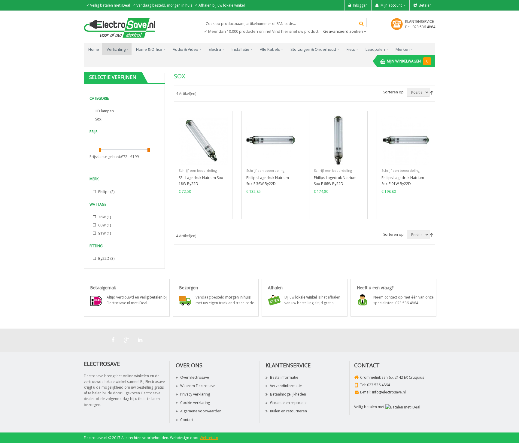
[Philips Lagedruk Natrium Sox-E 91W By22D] (405, 139)
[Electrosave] (120, 27)
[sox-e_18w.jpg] (203, 139)
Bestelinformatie (284, 377)
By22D (105, 258)
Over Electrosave (194, 377)
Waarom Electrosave (197, 385)
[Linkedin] (140, 339)
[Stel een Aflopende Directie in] (431, 92)
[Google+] (127, 339)
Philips (105, 191)
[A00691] (338, 139)
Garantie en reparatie (288, 402)
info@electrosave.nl (389, 392)
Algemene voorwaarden (200, 411)
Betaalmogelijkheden (288, 394)
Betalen (425, 5)
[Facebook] (113, 339)
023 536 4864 (423, 26)
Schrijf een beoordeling (198, 170)
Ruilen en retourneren (288, 411)
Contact (186, 419)
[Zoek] (361, 23)
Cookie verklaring (195, 402)
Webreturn (209, 437)
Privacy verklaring (195, 394)
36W (104, 217)
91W (104, 233)
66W (104, 225)
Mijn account (391, 5)
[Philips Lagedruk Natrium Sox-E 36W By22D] (270, 139)
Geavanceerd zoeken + (344, 31)
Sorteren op (393, 92)
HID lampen (104, 111)
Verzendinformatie (286, 385)
